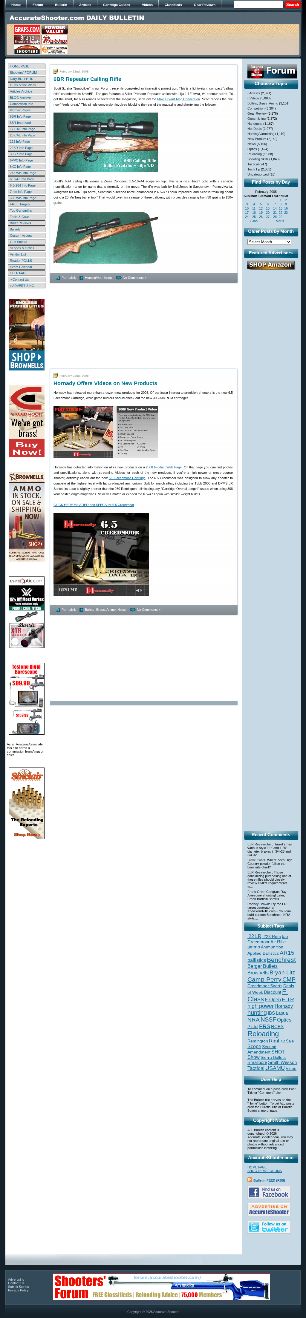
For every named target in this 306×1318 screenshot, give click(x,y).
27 (268, 217)
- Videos (253, 98)
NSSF (268, 1019)
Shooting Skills (257, 159)
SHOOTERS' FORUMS (264, 1171)
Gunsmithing (256, 118)
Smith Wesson (282, 1062)
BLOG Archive (20, 97)
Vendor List (18, 254)
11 (253, 208)
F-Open (273, 999)
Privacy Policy (18, 1290)
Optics (252, 149)
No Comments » (134, 277)
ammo (253, 947)
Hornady (284, 1006)
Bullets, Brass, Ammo (100, 609)
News (121, 609)
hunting (257, 1012)
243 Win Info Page (23, 173)
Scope (254, 1046)
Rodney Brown (258, 904)
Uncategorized (258, 174)
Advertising (16, 1279)
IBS (271, 1013)
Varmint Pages (20, 110)
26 (261, 217)
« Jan (254, 221)
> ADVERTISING (22, 285)
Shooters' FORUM (23, 72)
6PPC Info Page (21, 160)
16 (286, 208)
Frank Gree (255, 891)
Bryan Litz (282, 972)
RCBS (277, 1026)
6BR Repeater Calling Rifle (87, 79)
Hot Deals (254, 128)
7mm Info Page (21, 191)
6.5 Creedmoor (267, 939)
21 (275, 212)
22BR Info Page (21, 148)
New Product (256, 139)
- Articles (253, 93)
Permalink (69, 277)
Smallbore (257, 1062)
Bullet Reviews (20, 223)
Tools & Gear (19, 217)
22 (280, 212)
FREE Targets (20, 204)
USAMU (275, 1068)
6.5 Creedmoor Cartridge (127, 478)
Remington (257, 1041)
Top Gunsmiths (21, 210)
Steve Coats (256, 860)
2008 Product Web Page (164, 467)
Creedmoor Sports (264, 985)
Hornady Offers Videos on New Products (105, 383)
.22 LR (254, 936)
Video (291, 1068)
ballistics (256, 960)
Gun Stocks (18, 242)
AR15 (287, 952)
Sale (290, 1041)
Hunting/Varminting (98, 277)
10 (247, 208)
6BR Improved (20, 122)
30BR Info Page (21, 154)
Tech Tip (253, 169)
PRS (264, 1026)
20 (268, 212)
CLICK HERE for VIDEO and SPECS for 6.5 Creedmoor (93, 505)
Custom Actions (21, 235)
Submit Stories (18, 1286)
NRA (253, 1019)
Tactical (252, 164)
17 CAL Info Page (22, 129)
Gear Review (257, 113)
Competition (255, 108)
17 (247, 212)
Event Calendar (21, 267)
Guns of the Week (23, 85)
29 (280, 217)
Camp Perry (264, 979)
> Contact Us (19, 279)
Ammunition (272, 947)
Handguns (254, 123)
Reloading (254, 154)
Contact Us (16, 1283)
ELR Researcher (259, 844)
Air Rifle (278, 941)
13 (268, 208)
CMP (289, 979)
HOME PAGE (19, 66)
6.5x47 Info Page (22, 179)
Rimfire (277, 1041)
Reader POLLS (21, 260)
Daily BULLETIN (21, 79)
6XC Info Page (20, 166)
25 (254, 217)
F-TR (288, 999)
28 (275, 217)
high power (260, 1006)
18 (254, 212)
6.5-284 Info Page (23, 185)
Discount (272, 992)
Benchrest (281, 959)
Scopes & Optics (22, 248)
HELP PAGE (19, 273)
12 (261, 208)
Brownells (258, 972)
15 (280, 208)
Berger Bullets (262, 966)
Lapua (282, 1013)
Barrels (15, 229)
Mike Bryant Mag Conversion (178, 99)
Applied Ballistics (263, 953)
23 (286, 212)
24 (247, 217)
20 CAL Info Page (22, 135)
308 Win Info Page (23, 198)
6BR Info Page (20, 116)
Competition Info (21, 104)
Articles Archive (21, 91)
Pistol (252, 1026)
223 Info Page (20, 141)
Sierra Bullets (273, 1057)
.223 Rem (271, 936)
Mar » (280, 221)
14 (275, 208)
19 (261, 212)
